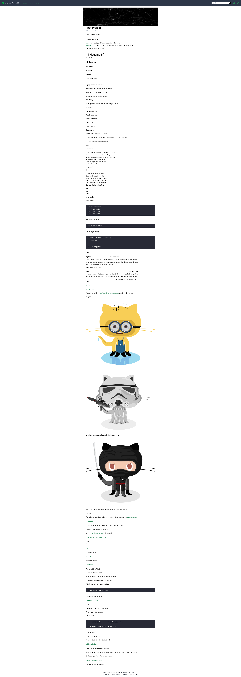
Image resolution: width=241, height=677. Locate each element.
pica (87, 43)
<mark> (89, 556)
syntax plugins (132, 517)
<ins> (88, 548)
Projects (24, 3)
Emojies (89, 521)
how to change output (96, 533)
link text (88, 285)
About (31, 3)
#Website (97, 31)
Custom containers (94, 660)
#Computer (90, 31)
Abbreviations (92, 644)
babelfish (89, 45)
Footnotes (90, 565)
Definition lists (92, 600)
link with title (90, 289)
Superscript (101, 537)
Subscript (90, 537)
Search (37, 3)
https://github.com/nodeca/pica (109, 293)
